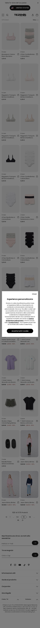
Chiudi (34, 294)
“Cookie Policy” (13, 322)
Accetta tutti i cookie (20, 331)
